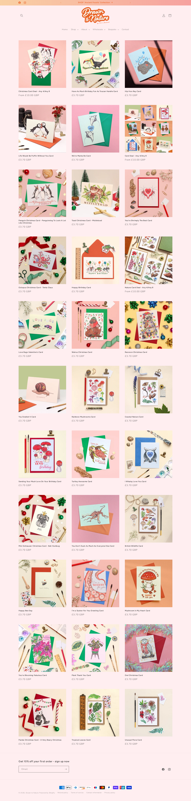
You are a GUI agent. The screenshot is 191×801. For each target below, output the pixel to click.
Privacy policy (109, 793)
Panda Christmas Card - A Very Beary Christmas (40, 740)
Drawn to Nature (32, 793)
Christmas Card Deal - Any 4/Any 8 (34, 91)
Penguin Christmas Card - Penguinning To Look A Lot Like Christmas (42, 221)
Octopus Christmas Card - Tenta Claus (36, 287)
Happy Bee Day (25, 611)
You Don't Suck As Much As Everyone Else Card (93, 546)
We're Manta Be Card (81, 156)
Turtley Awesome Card (82, 481)
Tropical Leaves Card (81, 740)
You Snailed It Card (27, 417)
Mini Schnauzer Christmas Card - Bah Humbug (39, 546)
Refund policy (63, 793)
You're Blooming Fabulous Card (33, 675)
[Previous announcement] (61, 2)
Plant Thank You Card (81, 675)
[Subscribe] (66, 769)
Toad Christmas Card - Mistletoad (87, 220)
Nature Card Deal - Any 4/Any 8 (139, 287)
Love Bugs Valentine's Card (31, 352)
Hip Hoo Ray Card (133, 91)
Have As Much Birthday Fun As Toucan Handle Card (95, 91)
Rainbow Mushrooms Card (83, 417)
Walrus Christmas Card (82, 352)
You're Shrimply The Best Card (138, 220)
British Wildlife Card (134, 546)
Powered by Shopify (47, 793)
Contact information (94, 793)
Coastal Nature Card (134, 417)
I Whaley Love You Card (135, 481)
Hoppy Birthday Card (81, 287)
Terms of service (77, 793)
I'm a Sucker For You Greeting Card (87, 611)
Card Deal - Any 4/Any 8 (136, 156)
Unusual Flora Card (133, 740)
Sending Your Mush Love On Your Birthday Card (40, 481)
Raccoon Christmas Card (136, 352)
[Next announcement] (130, 2)
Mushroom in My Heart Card (137, 611)
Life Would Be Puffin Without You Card (36, 156)
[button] (22, 15)
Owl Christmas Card (134, 675)
